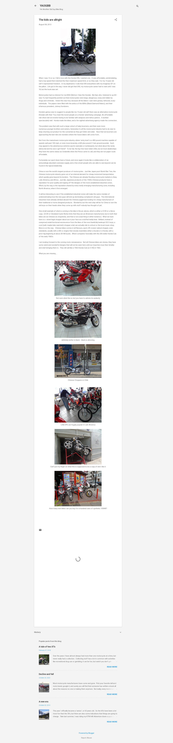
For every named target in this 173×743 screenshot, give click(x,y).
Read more (112, 667)
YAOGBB (45, 5)
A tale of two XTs (47, 646)
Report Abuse (86, 738)
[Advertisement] (131, 50)
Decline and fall (46, 674)
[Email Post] (40, 531)
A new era (43, 701)
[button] (115, 20)
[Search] (137, 6)
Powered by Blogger (86, 733)
